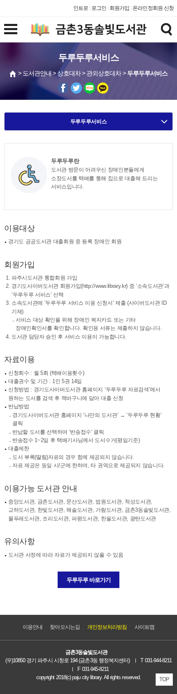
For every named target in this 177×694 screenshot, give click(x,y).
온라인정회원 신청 (153, 8)
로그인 (98, 8)
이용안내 (32, 627)
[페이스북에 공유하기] (63, 88)
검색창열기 (166, 28)
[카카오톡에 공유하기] (102, 88)
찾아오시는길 (64, 627)
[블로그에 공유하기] (89, 88)
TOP (164, 679)
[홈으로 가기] (13, 74)
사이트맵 (144, 627)
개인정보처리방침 (107, 627)
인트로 (80, 8)
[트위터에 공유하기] (76, 88)
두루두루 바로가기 (89, 579)
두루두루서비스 (88, 121)
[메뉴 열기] (10, 28)
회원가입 (119, 8)
